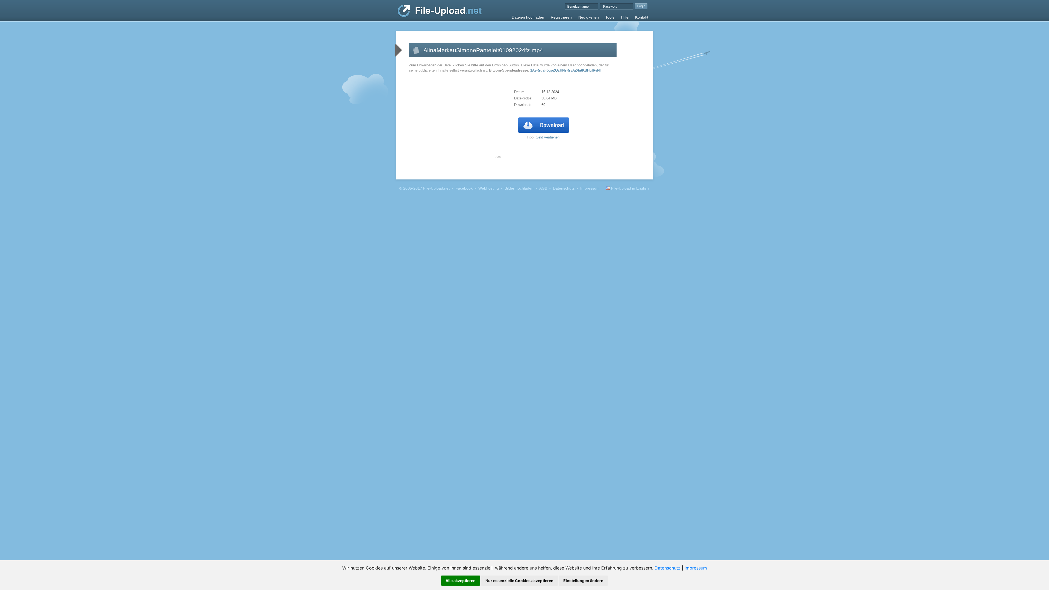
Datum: (520, 92)
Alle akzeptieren (461, 580)
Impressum (696, 568)
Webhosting (488, 188)
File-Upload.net (436, 188)
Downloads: (523, 105)
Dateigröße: (523, 98)
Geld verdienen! (548, 137)
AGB (543, 188)
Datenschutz (667, 568)
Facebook (464, 188)
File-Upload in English (629, 188)
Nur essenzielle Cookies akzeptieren (519, 580)
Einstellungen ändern (583, 580)
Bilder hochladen (519, 188)
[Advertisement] (455, 117)
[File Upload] (439, 16)
